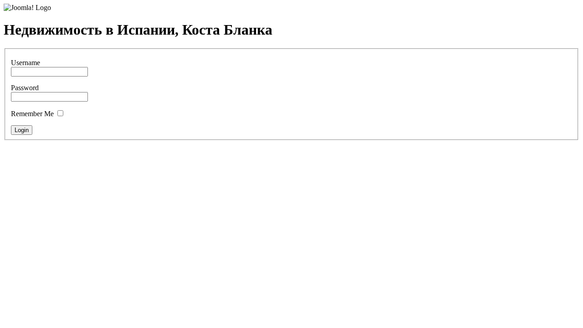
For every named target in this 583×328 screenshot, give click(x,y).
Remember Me (32, 114)
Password (25, 88)
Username (25, 63)
